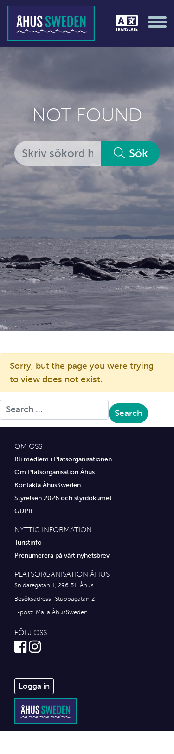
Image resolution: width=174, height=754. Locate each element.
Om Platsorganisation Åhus (54, 472)
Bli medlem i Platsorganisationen (63, 459)
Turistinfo (28, 542)
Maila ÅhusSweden (62, 612)
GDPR (23, 511)
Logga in (34, 686)
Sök (137, 153)
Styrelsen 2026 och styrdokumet (63, 498)
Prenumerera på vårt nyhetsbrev (62, 555)
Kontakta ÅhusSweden (47, 485)
